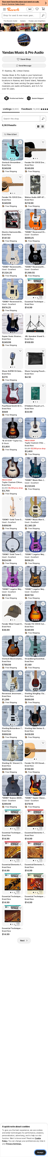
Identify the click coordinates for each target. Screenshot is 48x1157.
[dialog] (24, 1140)
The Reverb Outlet (10, 21)
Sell (29, 9)
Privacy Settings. (14, 1144)
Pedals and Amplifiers (37, 21)
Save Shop (25, 59)
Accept (40, 1152)
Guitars (23, 21)
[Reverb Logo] (13, 9)
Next (22, 940)
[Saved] (37, 9)
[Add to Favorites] (20, 142)
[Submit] (43, 119)
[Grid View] (38, 126)
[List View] (43, 126)
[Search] (43, 15)
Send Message (25, 66)
